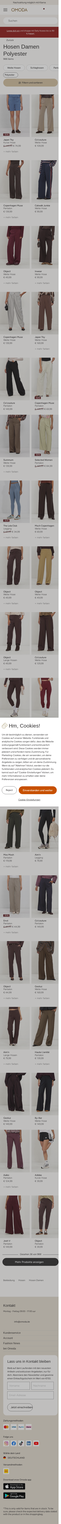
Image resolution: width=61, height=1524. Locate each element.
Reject (9, 790)
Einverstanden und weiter (38, 790)
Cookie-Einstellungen (29, 799)
